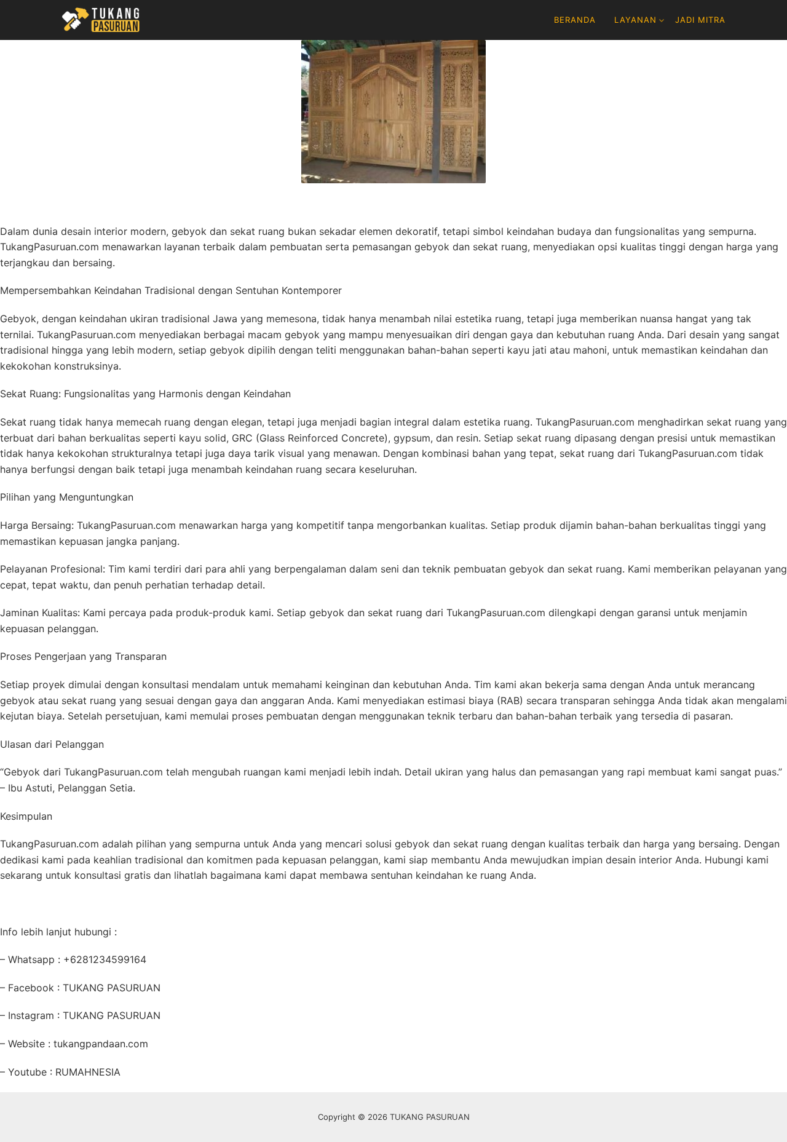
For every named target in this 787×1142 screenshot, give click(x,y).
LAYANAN (635, 20)
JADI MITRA (700, 20)
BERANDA (575, 20)
